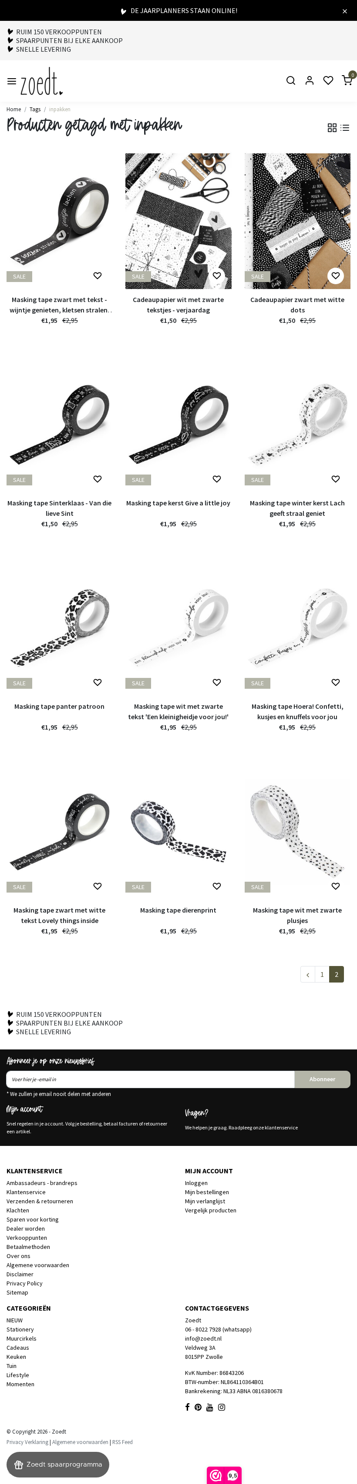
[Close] (345, 10)
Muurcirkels (22, 1338)
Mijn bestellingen (207, 1192)
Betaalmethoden (28, 1247)
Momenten (20, 1384)
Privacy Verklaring (27, 1441)
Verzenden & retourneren (40, 1201)
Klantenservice (26, 1192)
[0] (341, 81)
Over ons (18, 1256)
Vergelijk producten (210, 1210)
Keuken (16, 1357)
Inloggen (196, 1183)
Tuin (12, 1366)
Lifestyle (18, 1375)
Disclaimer (20, 1274)
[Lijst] (344, 127)
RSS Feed (122, 1441)
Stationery (20, 1329)
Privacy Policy (25, 1283)
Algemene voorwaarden (38, 1265)
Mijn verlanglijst (205, 1201)
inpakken (60, 109)
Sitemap (17, 1292)
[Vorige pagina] (307, 974)
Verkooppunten (27, 1238)
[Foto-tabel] (332, 127)
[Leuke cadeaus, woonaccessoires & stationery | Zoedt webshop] (41, 81)
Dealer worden (26, 1228)
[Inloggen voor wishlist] (97, 276)
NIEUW (15, 1320)
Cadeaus (18, 1347)
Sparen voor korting (33, 1219)
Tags (35, 109)
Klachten (18, 1210)
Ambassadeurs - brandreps (42, 1183)
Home (14, 109)
